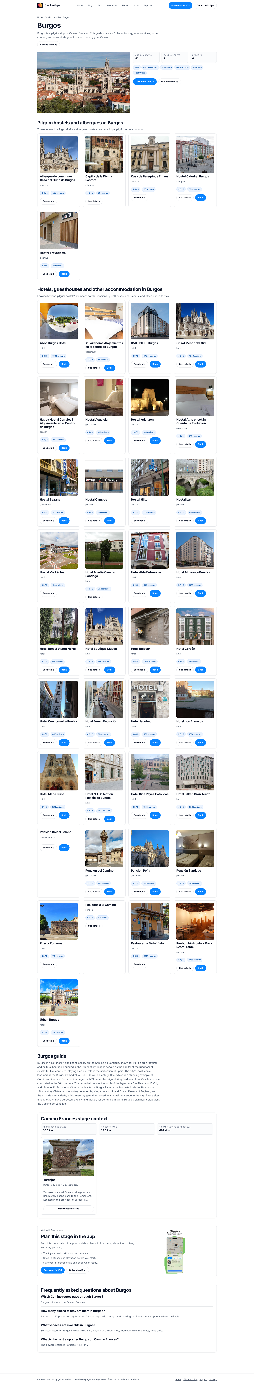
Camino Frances (48, 44)
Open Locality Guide (68, 1208)
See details (48, 201)
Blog (90, 5)
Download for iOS (180, 5)
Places (125, 5)
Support (148, 5)
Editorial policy (190, 1379)
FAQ (99, 5)
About (178, 1379)
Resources (112, 5)
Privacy (213, 1379)
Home (80, 5)
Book (200, 197)
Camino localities (53, 17)
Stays (136, 5)
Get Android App (205, 5)
